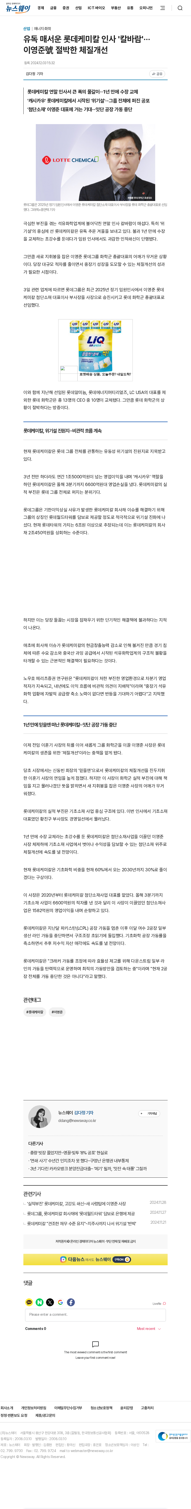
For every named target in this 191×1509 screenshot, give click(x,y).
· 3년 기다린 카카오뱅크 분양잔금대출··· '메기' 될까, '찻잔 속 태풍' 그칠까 (87, 1168)
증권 (66, 8)
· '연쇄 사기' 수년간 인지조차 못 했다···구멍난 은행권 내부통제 (78, 1160)
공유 (159, 74)
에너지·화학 (42, 28)
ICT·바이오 (96, 8)
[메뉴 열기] (163, 8)
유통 (130, 8)
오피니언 (146, 8)
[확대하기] (95, 127)
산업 (78, 8)
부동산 (116, 8)
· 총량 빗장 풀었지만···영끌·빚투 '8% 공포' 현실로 (68, 1152)
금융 (53, 8)
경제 (41, 8)
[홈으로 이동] (18, 7)
